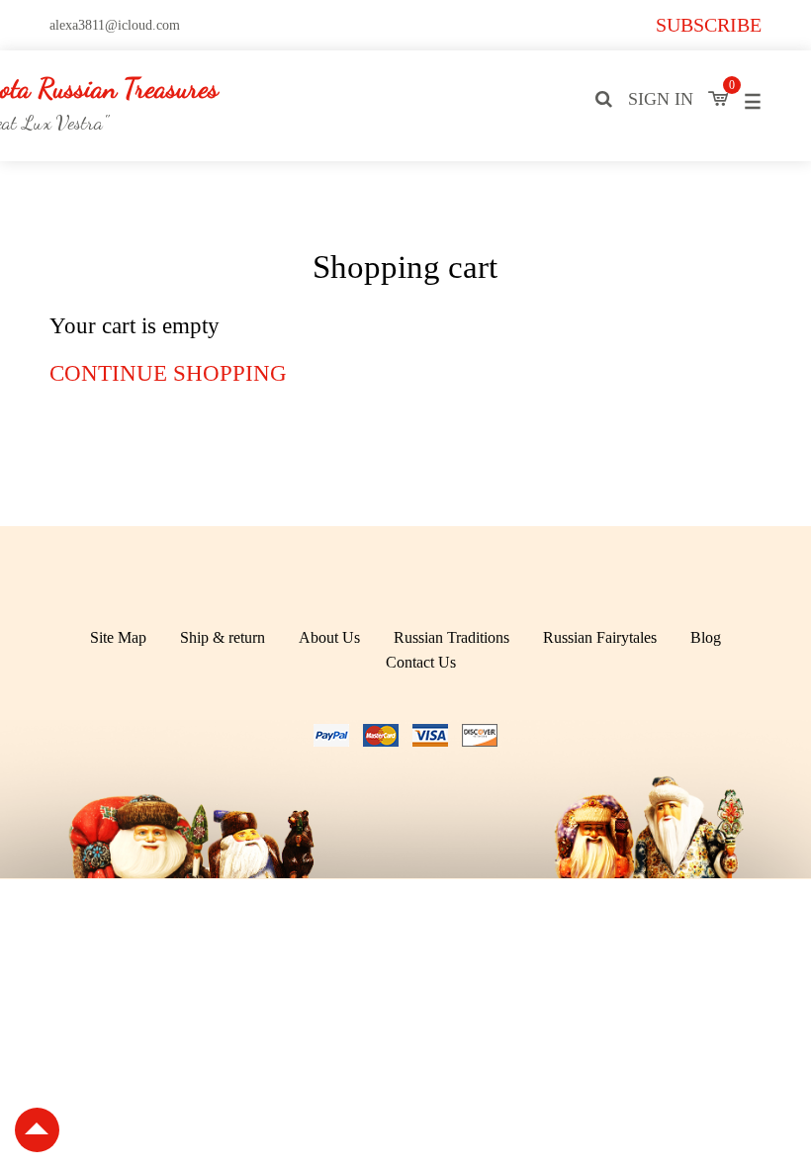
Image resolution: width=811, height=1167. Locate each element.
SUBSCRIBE (709, 25)
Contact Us (421, 662)
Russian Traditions (451, 637)
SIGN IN (660, 99)
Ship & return (222, 637)
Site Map (118, 637)
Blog (705, 637)
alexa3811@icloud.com (114, 25)
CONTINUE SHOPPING (168, 373)
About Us (329, 637)
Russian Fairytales (600, 637)
